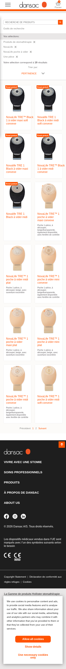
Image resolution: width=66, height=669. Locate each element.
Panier (58, 4)
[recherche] (60, 22)
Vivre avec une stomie (23, 462)
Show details (33, 646)
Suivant (42, 428)
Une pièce (8, 56)
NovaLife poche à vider (15, 51)
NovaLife (8, 46)
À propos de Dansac (21, 492)
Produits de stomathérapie (17, 42)
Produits (12, 482)
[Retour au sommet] (62, 444)
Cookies (27, 581)
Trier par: (33, 67)
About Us (12, 502)
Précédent (25, 428)
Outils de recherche (13, 28)
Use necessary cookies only (33, 656)
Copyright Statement (15, 576)
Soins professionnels (23, 472)
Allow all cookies (33, 639)
